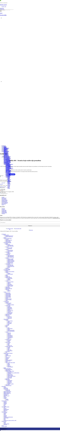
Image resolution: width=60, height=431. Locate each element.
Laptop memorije (10, 251)
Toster (5, 159)
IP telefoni (9, 180)
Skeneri (7, 359)
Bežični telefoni (9, 175)
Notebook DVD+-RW (11, 266)
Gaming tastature (8, 293)
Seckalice (5, 416)
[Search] (1, 11)
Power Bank (9, 172)
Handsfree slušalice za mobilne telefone (13, 372)
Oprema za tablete (8, 241)
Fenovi (5, 150)
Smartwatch (7, 378)
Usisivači (5, 149)
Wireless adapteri (9, 160)
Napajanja (7, 268)
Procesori (7, 246)
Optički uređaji (8, 263)
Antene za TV (10, 318)
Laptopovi (7, 239)
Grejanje (5, 163)
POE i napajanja (10, 350)
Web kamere (7, 286)
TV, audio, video (6, 301)
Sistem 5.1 (9, 283)
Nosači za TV (10, 316)
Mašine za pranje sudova (7, 391)
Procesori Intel (10, 248)
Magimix (5, 402)
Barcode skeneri (8, 360)
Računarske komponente (7, 242)
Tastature (7, 272)
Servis (3, 425)
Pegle (4, 158)
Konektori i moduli (8, 339)
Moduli (9, 341)
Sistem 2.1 (9, 282)
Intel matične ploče (10, 245)
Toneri (8, 363)
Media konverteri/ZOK (11, 330)
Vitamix (5, 404)
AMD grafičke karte (11, 256)
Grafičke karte (8, 254)
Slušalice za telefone (11, 383)
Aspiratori (5, 397)
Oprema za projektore (11, 304)
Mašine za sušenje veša (7, 393)
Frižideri (5, 147)
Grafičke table (8, 276)
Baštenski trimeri (6, 409)
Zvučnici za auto (10, 312)
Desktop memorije (10, 250)
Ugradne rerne (8, 389)
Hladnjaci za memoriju (11, 260)
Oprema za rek (10, 345)
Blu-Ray (9, 267)
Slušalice (9, 279)
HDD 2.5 (9, 252)
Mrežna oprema (6, 319)
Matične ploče (8, 244)
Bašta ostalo (5, 410)
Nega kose (4, 155)
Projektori (9, 303)
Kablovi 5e (9, 332)
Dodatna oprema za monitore (10, 271)
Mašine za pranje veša (7, 392)
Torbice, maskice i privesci (9, 184)
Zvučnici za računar (10, 281)
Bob (4, 405)
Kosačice (5, 408)
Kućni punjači (9, 188)
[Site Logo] (2, 9)
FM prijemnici (10, 308)
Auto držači (9, 373)
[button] (0, 232)
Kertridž (9, 364)
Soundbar (9, 306)
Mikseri (5, 413)
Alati (4, 407)
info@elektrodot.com (4, 193)
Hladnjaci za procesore (11, 261)
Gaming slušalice (8, 296)
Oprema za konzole (8, 298)
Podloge (7, 275)
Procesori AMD (10, 247)
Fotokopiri (7, 358)
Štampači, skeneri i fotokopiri (8, 353)
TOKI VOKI (8, 384)
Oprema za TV (8, 315)
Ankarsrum (6, 148)
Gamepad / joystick (8, 299)
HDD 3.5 (9, 253)
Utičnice (9, 348)
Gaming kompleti (8, 294)
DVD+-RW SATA (10, 264)
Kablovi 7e (9, 334)
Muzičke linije (10, 307)
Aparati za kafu (6, 417)
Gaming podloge (8, 295)
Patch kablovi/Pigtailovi (11, 331)
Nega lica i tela (4, 421)
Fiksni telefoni (8, 379)
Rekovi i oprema (8, 342)
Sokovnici (5, 415)
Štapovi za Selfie (10, 374)
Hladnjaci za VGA (10, 262)
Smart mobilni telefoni (7, 166)
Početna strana (12, 174)
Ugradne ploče (8, 390)
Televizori (7, 302)
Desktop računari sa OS (9, 236)
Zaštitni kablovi (8, 287)
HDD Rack (7, 289)
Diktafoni (9, 309)
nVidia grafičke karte (11, 255)
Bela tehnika (4, 386)
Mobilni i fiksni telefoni (7, 368)
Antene (9, 321)
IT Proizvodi (4, 145)
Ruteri (8, 324)
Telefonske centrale (8, 385)
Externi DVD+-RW (10, 265)
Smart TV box (10, 317)
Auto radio (9, 311)
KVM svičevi (8, 351)
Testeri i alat (9, 349)
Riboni (9, 365)
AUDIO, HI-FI (8, 305)
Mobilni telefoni (7, 168)
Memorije (7, 249)
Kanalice (9, 347)
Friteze (5, 414)
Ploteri (7, 361)
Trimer (5, 151)
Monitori (7, 270)
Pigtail (8, 338)
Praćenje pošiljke (4, 426)
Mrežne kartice (10, 322)
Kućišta (7, 243)
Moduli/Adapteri (10, 328)
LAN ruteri (7, 325)
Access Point (9, 323)
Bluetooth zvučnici (10, 285)
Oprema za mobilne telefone (7, 170)
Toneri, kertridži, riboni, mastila (10, 362)
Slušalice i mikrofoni (9, 277)
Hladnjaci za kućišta (10, 258)
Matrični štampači (8, 355)
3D (6, 356)
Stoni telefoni (9, 176)
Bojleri (5, 396)
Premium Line (4, 400)
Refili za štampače (10, 366)
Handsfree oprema (10, 375)
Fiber (6, 326)
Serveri (5, 367)
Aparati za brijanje (6, 423)
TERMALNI (8, 357)
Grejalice (7, 164)
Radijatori (7, 165)
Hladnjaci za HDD (10, 259)
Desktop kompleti (10, 274)
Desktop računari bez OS (9, 235)
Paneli (8, 327)
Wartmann (5, 403)
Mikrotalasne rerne (6, 395)
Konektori (9, 340)
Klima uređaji (6, 388)
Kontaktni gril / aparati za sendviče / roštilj (6, 161)
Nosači (9, 343)
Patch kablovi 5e (10, 335)
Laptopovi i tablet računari (8, 238)
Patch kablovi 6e (10, 336)
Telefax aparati (9, 178)
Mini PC (5, 237)
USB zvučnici (10, 284)
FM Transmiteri (10, 313)
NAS (6, 352)
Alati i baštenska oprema (5, 406)
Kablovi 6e (9, 333)
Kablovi (9, 329)
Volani (7, 300)
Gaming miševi (8, 292)
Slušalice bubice (10, 278)
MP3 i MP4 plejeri (10, 310)
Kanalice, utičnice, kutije (9, 346)
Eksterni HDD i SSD (9, 288)
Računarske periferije (7, 269)
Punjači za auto (9, 186)
